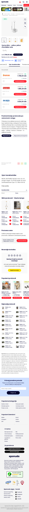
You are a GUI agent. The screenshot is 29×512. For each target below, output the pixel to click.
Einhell (17, 419)
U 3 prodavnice (18, 54)
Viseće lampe (5, 15)
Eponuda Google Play (8, 491)
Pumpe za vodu (4, 408)
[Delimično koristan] (22, 163)
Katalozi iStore (7, 497)
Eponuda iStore (7, 493)
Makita (2, 417)
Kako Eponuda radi (8, 431)
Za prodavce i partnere (7, 438)
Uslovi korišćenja (8, 433)
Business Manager (14, 451)
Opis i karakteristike (14, 64)
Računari (4, 5)
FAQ (16, 431)
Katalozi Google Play (8, 495)
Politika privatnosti (19, 433)
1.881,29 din (22, 89)
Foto (14, 5)
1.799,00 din (22, 76)
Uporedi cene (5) (17, 297)
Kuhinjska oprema (5, 406)
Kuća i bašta (7, 14)
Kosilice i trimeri (4, 404)
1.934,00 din (22, 101)
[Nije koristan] (18, 163)
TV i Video (19, 5)
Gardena (17, 421)
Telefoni (10, 5)
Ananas (15, 57)
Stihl (2, 421)
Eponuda (2, 14)
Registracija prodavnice (14, 448)
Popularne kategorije (9, 401)
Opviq (16, 193)
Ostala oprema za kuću (21, 408)
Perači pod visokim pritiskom (20, 404)
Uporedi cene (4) (6, 297)
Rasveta (12, 14)
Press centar (18, 437)
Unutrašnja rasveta (20, 14)
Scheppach (3, 419)
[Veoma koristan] (25, 163)
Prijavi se (13, 393)
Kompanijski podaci (8, 435)
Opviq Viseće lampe (13, 15)
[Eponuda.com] (7, 2)
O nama (7, 429)
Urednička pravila (19, 435)
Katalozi (26, 5)
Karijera (6, 441)
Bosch (17, 417)
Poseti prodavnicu (19, 81)
